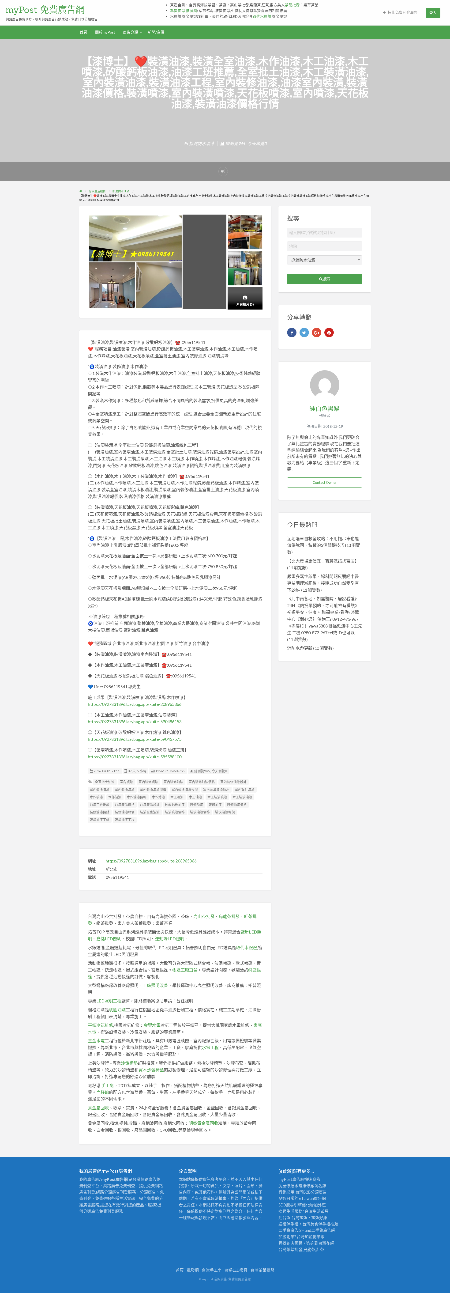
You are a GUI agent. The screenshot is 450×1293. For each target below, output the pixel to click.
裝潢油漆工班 (99, 819)
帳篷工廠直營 (185, 969)
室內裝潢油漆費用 (216, 789)
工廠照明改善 (155, 985)
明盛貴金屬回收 (203, 1123)
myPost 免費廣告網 (45, 9)
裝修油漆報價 (125, 812)
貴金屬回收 (98, 1107)
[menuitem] (400, 13)
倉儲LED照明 (108, 938)
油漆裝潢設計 (150, 804)
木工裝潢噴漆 (217, 797)
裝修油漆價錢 (99, 812)
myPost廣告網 (291, 1179)
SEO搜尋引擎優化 (294, 1204)
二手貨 (317, 1230)
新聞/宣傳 (156, 32)
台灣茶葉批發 (290, 1249)
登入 (432, 13)
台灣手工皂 (212, 1270)
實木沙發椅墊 (151, 1069)
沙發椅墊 (129, 1063)
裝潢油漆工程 (125, 819)
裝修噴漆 (196, 804)
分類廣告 (319, 1192)
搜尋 (326, 279)
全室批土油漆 (105, 782)
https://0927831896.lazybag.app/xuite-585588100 (134, 756)
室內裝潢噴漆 (99, 789)
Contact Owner (325, 482)
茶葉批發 (292, 5)
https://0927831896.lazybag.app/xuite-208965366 (134, 704)
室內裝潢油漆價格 (153, 789)
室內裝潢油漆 (125, 789)
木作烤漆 (158, 797)
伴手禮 (324, 1223)
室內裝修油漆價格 (202, 782)
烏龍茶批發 (229, 916)
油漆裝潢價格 (125, 804)
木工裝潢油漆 (242, 797)
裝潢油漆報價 (225, 812)
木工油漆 (195, 797)
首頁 (83, 32)
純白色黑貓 (324, 408)
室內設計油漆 (245, 789)
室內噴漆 (126, 782)
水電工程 (210, 1047)
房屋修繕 (286, 1185)
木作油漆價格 (136, 797)
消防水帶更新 (299, 648)
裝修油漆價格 (237, 804)
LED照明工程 (108, 1000)
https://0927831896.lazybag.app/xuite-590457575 (134, 739)
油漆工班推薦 (99, 804)
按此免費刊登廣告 (403, 12)
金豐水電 (152, 1025)
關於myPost (105, 32)
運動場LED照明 (169, 938)
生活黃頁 (321, 1211)
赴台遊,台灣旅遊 (292, 1217)
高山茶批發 (203, 916)
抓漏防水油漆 (201, 143)
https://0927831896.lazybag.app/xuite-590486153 (134, 721)
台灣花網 (326, 1243)
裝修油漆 (215, 804)
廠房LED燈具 (236, 1270)
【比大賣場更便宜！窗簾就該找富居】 (323, 560)
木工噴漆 (177, 797)
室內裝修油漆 (173, 782)
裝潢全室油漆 (150, 812)
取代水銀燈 (262, 16)
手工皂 (107, 1085)
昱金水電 (96, 1040)
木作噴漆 (96, 797)
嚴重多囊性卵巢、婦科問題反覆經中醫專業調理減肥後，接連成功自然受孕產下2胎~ (323, 583)
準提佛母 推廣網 (183, 10)
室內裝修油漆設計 (233, 782)
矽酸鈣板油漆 (175, 804)
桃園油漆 (117, 1009)
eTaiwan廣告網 (312, 1198)
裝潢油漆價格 (200, 812)
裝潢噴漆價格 (175, 812)
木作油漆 (114, 797)
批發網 (193, 1270)
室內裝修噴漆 (148, 782)
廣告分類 (130, 32)
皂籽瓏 (102, 1092)
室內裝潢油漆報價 (185, 789)
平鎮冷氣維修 (100, 1025)
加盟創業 (313, 1236)
